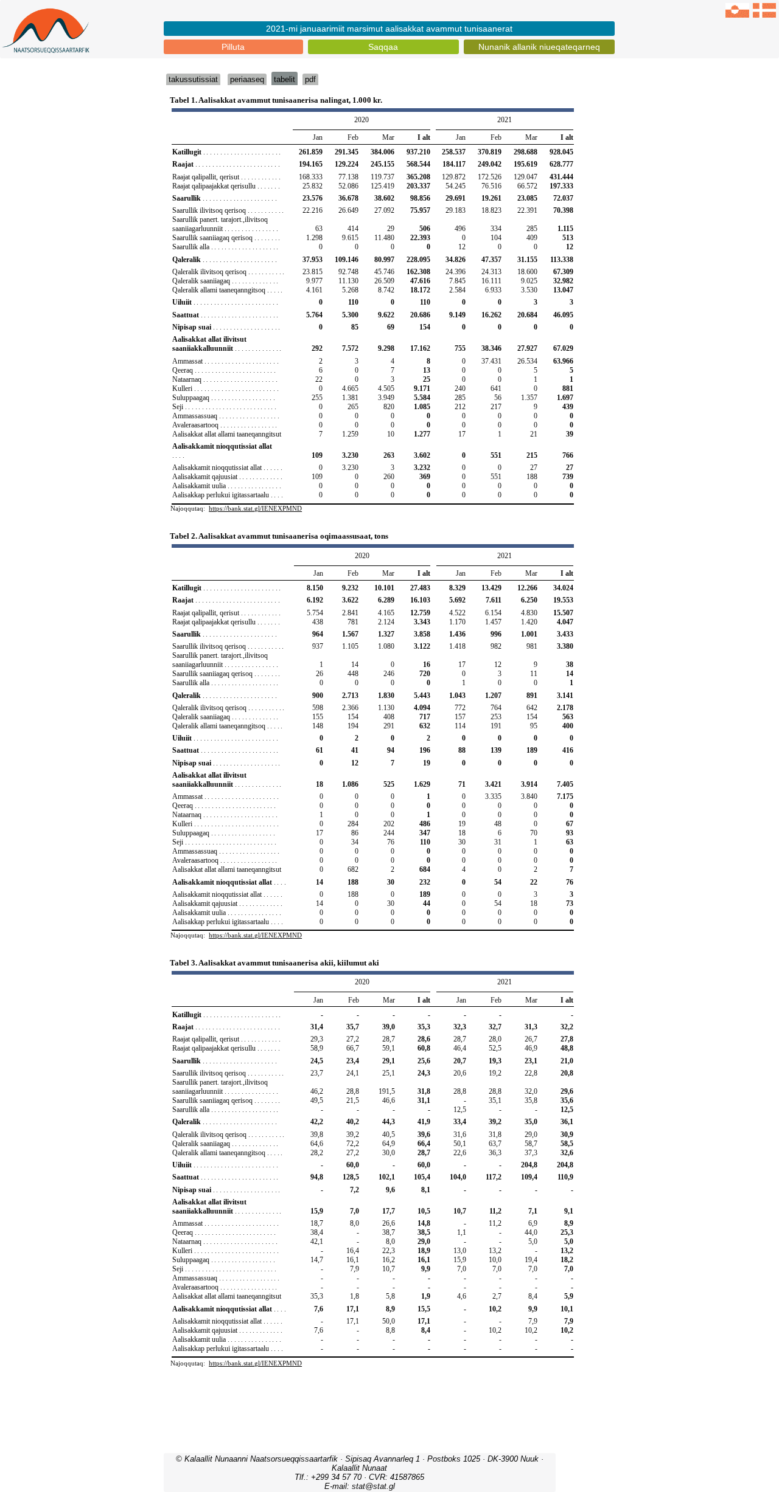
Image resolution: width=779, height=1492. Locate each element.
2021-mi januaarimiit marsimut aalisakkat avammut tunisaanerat (389, 28)
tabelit (284, 79)
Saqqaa (383, 47)
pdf (310, 79)
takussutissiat (193, 79)
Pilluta (233, 47)
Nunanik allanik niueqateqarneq (539, 47)
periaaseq (247, 79)
